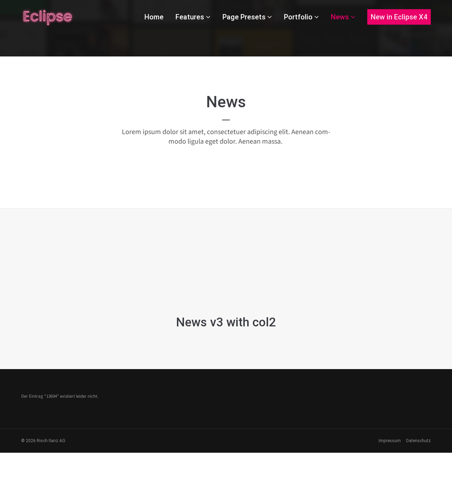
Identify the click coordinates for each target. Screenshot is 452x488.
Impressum (390, 440)
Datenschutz (418, 440)
